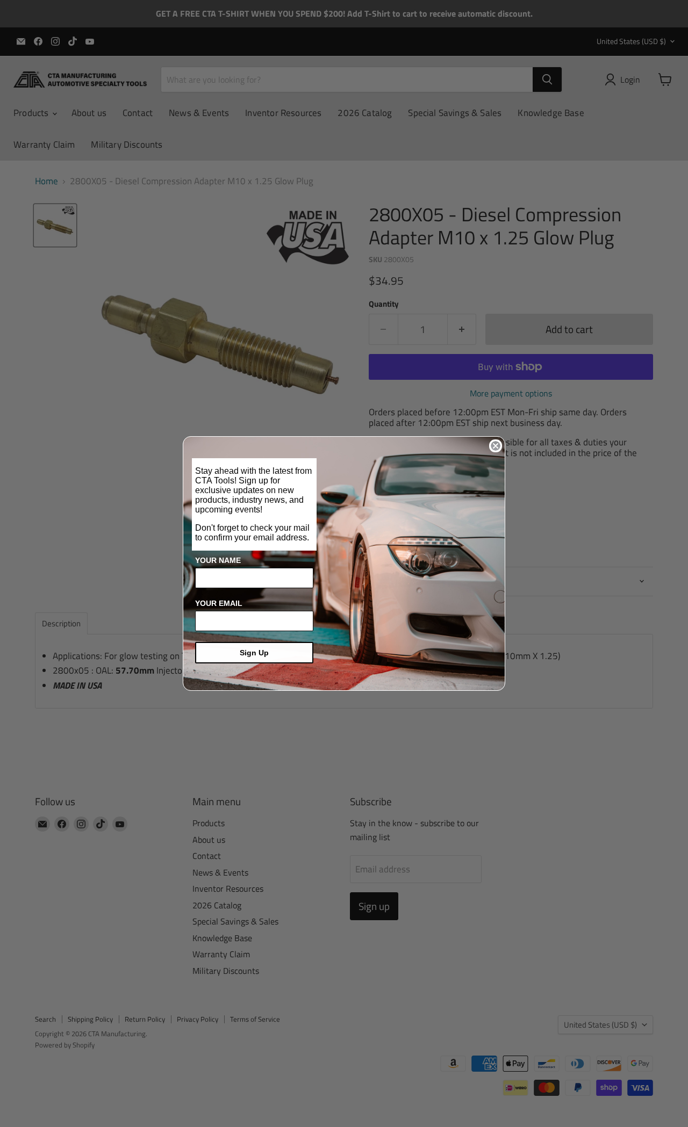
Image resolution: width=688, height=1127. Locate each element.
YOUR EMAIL (218, 603)
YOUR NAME (218, 560)
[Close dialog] (495, 445)
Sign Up (254, 652)
